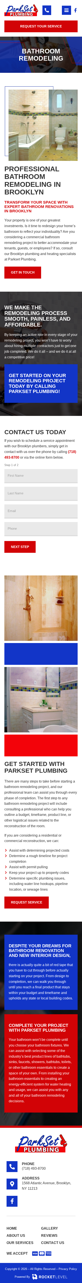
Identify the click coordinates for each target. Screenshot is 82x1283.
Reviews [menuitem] (49, 1235)
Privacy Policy (68, 1269)
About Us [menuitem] (16, 1235)
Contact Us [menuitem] (52, 1243)
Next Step (20, 547)
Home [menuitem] (12, 1228)
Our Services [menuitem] (20, 1243)
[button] (66, 10)
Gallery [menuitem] (49, 1228)
